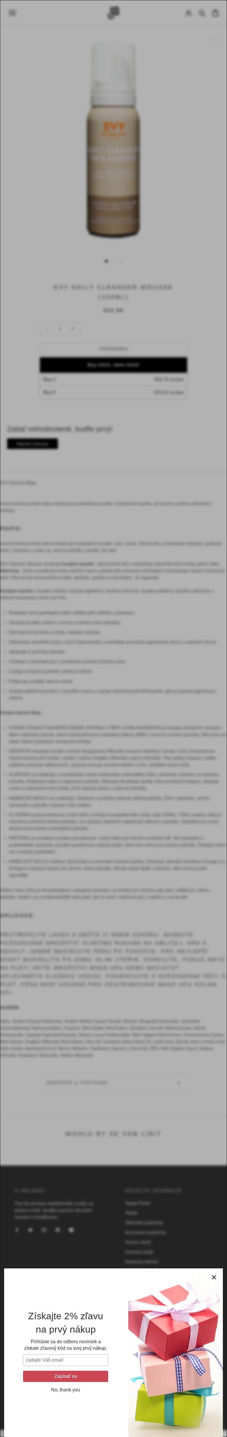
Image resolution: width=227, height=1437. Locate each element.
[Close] (214, 1277)
